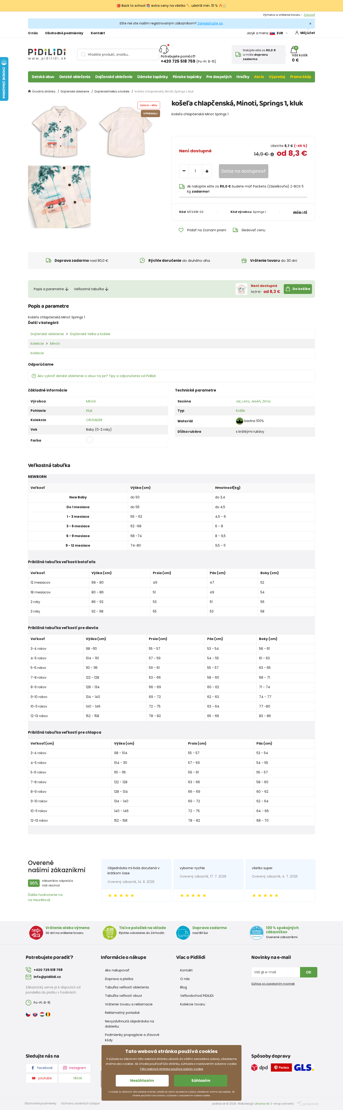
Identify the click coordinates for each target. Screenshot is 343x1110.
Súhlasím (200, 1080)
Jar (238, 401)
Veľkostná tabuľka (89, 289)
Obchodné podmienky (64, 33)
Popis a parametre (49, 289)
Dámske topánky (152, 77)
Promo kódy (301, 77)
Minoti (55, 343)
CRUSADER (94, 420)
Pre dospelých (218, 77)
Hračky (242, 77)
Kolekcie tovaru (192, 1004)
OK (309, 972)
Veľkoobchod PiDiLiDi (197, 995)
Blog (183, 987)
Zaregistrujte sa (210, 23)
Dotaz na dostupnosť (243, 171)
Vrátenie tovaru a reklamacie (129, 1004)
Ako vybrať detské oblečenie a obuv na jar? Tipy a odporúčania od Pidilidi (97, 376)
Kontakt (98, 33)
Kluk (89, 410)
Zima (266, 401)
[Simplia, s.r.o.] (307, 1103)
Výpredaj (277, 77)
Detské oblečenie (75, 77)
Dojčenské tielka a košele (111, 91)
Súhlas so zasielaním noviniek (273, 984)
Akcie (259, 77)
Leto (245, 401)
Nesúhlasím (142, 1080)
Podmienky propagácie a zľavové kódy (132, 1037)
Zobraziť (309, 15)
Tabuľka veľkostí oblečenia (127, 987)
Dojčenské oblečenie (113, 77)
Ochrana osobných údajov (80, 1103)
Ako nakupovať (117, 970)
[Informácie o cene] (272, 154)
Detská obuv (43, 77)
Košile (240, 410)
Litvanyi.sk (262, 1104)
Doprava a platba (119, 979)
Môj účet (307, 33)
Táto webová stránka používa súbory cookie (171, 1069)
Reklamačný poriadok (122, 1012)
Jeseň (256, 401)
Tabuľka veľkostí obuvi (123, 995)
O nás (33, 33)
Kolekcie (37, 343)
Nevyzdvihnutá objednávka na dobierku (129, 1024)
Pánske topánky (187, 77)
